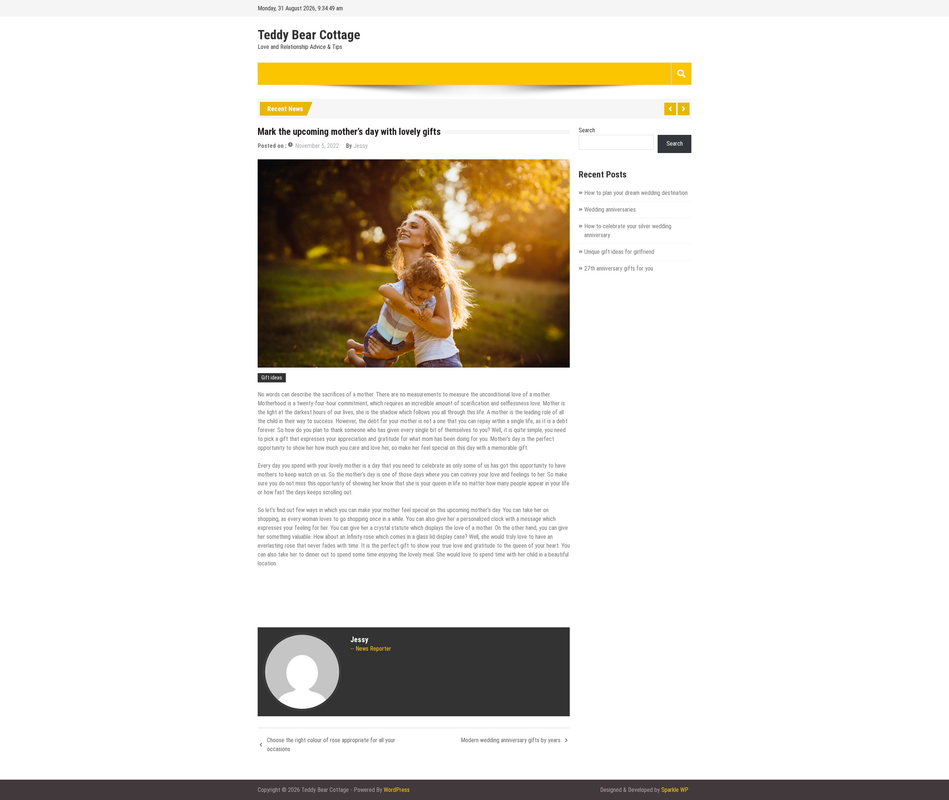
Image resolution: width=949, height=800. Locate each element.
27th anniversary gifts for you (618, 268)
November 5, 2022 (317, 145)
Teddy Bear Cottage (309, 35)
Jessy (360, 145)
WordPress (397, 789)
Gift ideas (271, 378)
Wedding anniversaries (610, 209)
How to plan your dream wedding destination (636, 192)
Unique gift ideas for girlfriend (619, 251)
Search (587, 130)
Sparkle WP (674, 789)
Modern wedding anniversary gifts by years (511, 740)
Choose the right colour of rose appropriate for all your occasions (331, 745)
